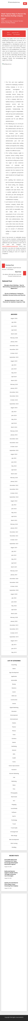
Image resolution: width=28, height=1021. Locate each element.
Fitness (14, 730)
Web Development (14, 839)
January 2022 (14, 528)
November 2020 (14, 582)
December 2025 (14, 345)
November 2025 (14, 349)
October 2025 (14, 353)
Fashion (14, 723)
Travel (14, 824)
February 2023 (14, 477)
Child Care (14, 695)
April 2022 (14, 516)
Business (9, 34)
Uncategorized (14, 831)
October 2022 (14, 493)
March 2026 (14, 334)
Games (14, 742)
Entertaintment (14, 719)
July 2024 (14, 411)
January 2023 (14, 481)
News (14, 785)
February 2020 (14, 617)
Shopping (14, 804)
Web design (14, 835)
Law (14, 777)
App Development (14, 672)
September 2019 (14, 636)
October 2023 (14, 446)
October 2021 (14, 539)
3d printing (14, 664)
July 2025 (14, 365)
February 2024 (14, 431)
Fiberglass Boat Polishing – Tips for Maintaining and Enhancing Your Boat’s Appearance (14, 286)
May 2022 (14, 512)
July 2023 (14, 458)
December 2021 (14, 532)
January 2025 (14, 388)
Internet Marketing (14, 773)
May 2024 (14, 419)
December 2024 (14, 392)
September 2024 (14, 403)
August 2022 (14, 501)
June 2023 (14, 462)
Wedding (14, 847)
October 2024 (14, 400)
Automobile (14, 680)
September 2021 (14, 543)
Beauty (14, 684)
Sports (14, 816)
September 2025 (14, 357)
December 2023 (14, 438)
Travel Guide (14, 828)
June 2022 (14, 508)
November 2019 (14, 629)
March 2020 (14, 613)
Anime (14, 668)
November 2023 (14, 442)
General (14, 750)
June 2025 (14, 369)
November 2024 (14, 396)
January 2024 (14, 435)
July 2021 (14, 551)
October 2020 (14, 586)
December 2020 (14, 578)
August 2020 (14, 594)
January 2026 (14, 341)
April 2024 (14, 423)
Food (14, 734)
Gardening (14, 746)
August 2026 (14, 318)
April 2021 (14, 563)
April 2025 (14, 376)
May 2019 (14, 652)
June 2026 (14, 326)
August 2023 (14, 454)
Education (14, 711)
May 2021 (14, 559)
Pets (14, 789)
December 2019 (14, 625)
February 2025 (14, 384)
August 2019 (14, 640)
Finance (14, 727)
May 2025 (14, 372)
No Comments (17, 34)
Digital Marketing (14, 707)
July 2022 (14, 504)
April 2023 (14, 469)
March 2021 (14, 567)
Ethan (8, 32)
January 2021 (14, 574)
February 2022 (14, 524)
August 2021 (14, 547)
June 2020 (14, 602)
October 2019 (14, 633)
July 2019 (14, 644)
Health (14, 758)
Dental (14, 703)
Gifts (14, 754)
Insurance (14, 769)
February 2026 (14, 337)
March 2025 (14, 380)
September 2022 (14, 497)
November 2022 (14, 489)
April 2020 (14, 609)
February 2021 (14, 570)
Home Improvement (14, 765)
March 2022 (14, 520)
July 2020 (14, 598)
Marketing (14, 781)
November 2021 (14, 536)
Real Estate (14, 796)
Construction (14, 699)
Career (14, 692)
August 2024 (14, 407)
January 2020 (14, 621)
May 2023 (14, 466)
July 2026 (14, 322)
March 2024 (14, 427)
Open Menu (25, 3)
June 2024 (14, 415)
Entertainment (14, 715)
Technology (14, 820)
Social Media (14, 808)
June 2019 (14, 648)
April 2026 (14, 330)
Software (14, 812)
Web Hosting (14, 843)
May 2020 (14, 605)
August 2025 (14, 361)
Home (14, 761)
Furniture (14, 738)
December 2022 (14, 485)
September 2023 (14, 450)
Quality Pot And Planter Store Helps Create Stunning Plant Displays (11, 884)
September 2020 (14, 590)
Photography (14, 793)
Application (14, 676)
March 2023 (14, 473)
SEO (14, 800)
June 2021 (14, 555)
